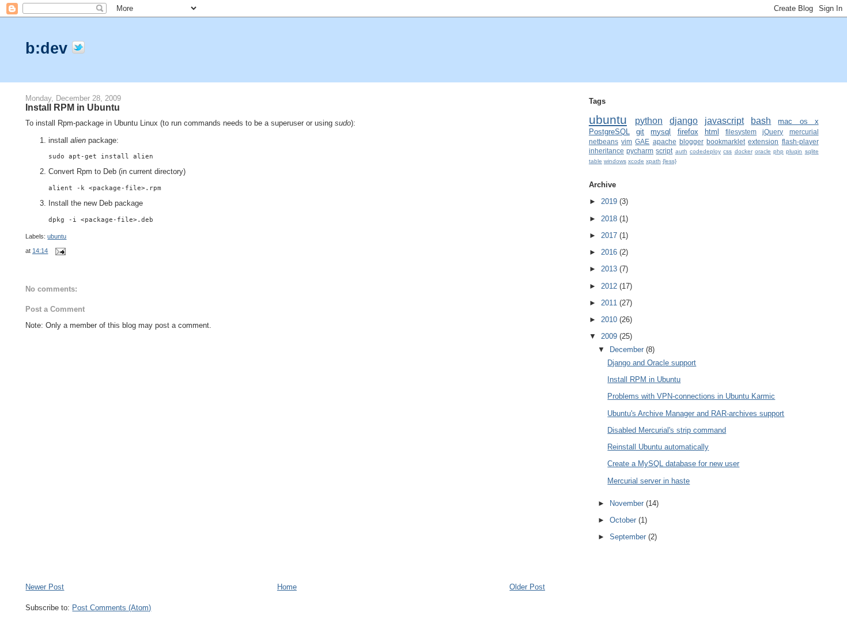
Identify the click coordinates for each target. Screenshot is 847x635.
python (649, 121)
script (664, 150)
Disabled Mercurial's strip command (666, 430)
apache (664, 141)
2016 (610, 252)
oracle (763, 151)
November (628, 503)
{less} (669, 161)
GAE (642, 141)
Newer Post (44, 587)
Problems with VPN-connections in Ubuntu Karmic (691, 396)
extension (763, 141)
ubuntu (56, 236)
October (624, 520)
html (712, 131)
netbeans (603, 141)
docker (744, 151)
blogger (691, 141)
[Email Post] (59, 250)
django (684, 121)
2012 (610, 286)
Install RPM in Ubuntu (72, 107)
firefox (688, 131)
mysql (661, 131)
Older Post (527, 587)
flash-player (800, 141)
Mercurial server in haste (648, 481)
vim (626, 141)
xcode (636, 161)
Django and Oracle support (651, 362)
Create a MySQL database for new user (673, 463)
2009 (610, 336)
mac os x (798, 121)
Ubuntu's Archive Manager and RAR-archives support (695, 413)
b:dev (48, 48)
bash (761, 121)
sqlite (812, 151)
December (628, 349)
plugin (794, 151)
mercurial (804, 131)
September (629, 536)
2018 (610, 218)
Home (287, 587)
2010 (610, 319)
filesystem (741, 131)
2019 (610, 201)
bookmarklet (725, 141)
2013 (610, 268)
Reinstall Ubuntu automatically (658, 447)
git (640, 131)
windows (615, 161)
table (595, 161)
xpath (653, 161)
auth (681, 151)
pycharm (639, 150)
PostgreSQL (609, 131)
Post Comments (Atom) (111, 607)
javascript (724, 121)
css (727, 151)
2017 (610, 235)
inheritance (606, 150)
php (778, 151)
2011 (610, 302)
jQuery (772, 131)
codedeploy (705, 151)
